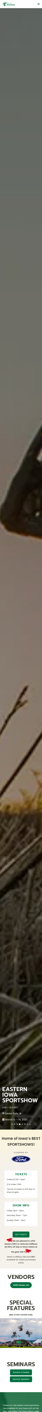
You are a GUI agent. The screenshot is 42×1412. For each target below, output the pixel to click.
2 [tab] (14, 1124)
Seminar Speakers (21, 1379)
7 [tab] (27, 1124)
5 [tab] (22, 1124)
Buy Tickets (21, 1234)
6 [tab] (25, 1124)
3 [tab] (17, 1124)
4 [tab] (19, 1124)
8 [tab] (30, 1124)
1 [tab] (12, 1124)
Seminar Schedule (21, 1372)
